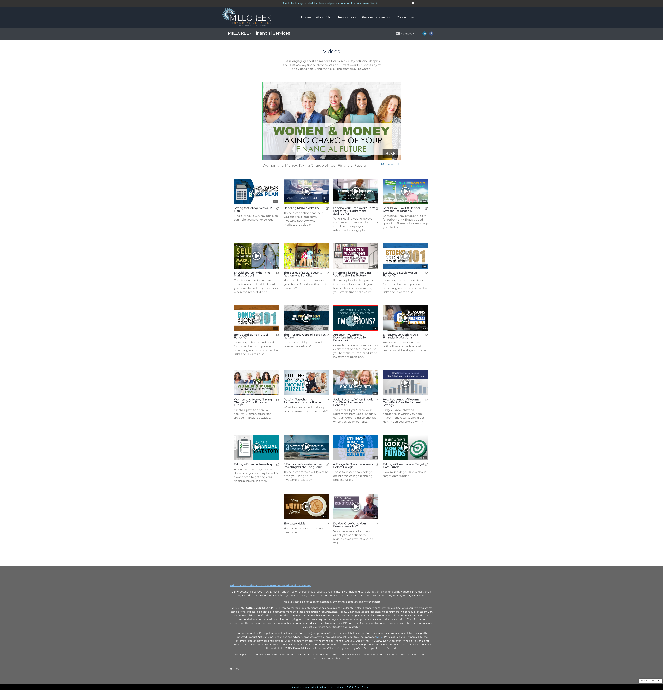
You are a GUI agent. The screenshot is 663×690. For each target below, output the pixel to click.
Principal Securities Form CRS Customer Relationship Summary (270, 585)
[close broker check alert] (413, 3)
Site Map (235, 669)
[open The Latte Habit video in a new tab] (327, 523)
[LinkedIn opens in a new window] (424, 34)
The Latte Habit (294, 523)
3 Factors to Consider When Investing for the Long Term (303, 465)
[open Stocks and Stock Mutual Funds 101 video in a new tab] (426, 273)
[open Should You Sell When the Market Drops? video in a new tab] (277, 273)
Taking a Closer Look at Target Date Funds (403, 465)
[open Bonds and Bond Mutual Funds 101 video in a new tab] (277, 335)
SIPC (379, 636)
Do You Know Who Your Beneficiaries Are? (349, 525)
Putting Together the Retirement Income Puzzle (302, 401)
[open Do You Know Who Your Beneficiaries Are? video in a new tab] (377, 523)
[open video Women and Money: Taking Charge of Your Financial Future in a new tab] (382, 164)
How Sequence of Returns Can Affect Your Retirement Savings (402, 402)
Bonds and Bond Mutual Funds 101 (251, 336)
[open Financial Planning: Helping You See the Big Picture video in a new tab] (377, 273)
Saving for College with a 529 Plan (253, 209)
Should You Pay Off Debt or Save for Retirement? (401, 209)
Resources (346, 17)
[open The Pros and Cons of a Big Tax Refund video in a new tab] (327, 335)
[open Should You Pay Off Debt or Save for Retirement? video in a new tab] (426, 208)
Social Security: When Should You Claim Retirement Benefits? (353, 402)
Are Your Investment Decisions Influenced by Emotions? (350, 337)
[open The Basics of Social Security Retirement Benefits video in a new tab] (327, 273)
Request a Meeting (376, 17)
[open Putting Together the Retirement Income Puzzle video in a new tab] (327, 400)
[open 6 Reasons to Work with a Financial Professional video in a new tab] (426, 335)
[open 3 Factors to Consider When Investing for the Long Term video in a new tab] (327, 464)
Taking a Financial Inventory (253, 464)
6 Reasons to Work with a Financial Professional (400, 336)
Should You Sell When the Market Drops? (252, 274)
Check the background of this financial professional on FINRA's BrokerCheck (329, 3)
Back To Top (648, 680)
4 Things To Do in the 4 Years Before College (353, 465)
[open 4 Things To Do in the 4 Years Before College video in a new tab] (377, 464)
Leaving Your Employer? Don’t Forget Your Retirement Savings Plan (354, 211)
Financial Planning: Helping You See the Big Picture (352, 274)
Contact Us (405, 17)
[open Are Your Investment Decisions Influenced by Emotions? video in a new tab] (377, 335)
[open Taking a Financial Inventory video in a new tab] (277, 464)
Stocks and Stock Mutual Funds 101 (400, 274)
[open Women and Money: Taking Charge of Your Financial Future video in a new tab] (277, 400)
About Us (323, 17)
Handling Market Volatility (301, 208)
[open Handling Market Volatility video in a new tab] (327, 208)
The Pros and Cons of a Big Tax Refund (305, 336)
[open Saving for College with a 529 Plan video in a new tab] (277, 208)
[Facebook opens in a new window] (431, 34)
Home (306, 17)
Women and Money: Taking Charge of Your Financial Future (253, 402)
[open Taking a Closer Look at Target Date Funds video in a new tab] (426, 464)
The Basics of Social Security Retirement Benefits (303, 274)
